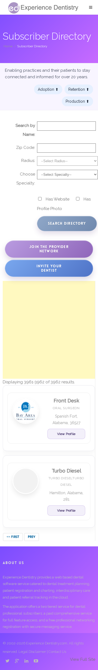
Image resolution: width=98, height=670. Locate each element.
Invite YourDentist (49, 268)
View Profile (66, 434)
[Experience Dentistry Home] (43, 8)
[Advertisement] (49, 330)
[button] (90, 7)
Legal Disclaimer (32, 652)
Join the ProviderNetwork (49, 249)
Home (8, 46)
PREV (31, 537)
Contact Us (57, 652)
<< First (13, 537)
